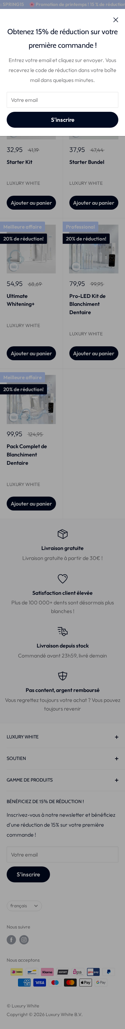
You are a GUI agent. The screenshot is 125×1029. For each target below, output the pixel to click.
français (18, 906)
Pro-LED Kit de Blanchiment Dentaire (87, 304)
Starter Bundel (86, 162)
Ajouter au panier (31, 202)
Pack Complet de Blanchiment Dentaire (27, 454)
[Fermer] (115, 19)
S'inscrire (62, 119)
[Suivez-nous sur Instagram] (24, 939)
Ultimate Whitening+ (21, 300)
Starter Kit (19, 162)
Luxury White (23, 183)
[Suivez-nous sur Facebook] (11, 939)
